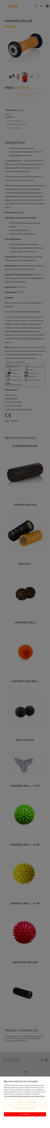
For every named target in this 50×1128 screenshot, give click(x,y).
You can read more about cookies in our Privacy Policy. (24, 1096)
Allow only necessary (25, 1102)
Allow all (25, 1114)
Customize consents (25, 1108)
